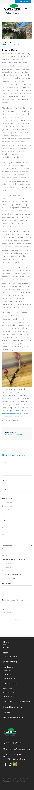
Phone (5, 489)
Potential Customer (9, 571)
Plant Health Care (12, 707)
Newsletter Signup (13, 717)
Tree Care (7, 689)
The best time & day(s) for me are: (13, 600)
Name (4, 462)
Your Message (7, 583)
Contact (7, 712)
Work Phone (7, 510)
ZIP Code (4, 556)
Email (4, 481)
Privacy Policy (19, 781)
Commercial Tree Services (17, 701)
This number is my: (9, 498)
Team (5, 653)
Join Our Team (10, 656)
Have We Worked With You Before (14, 559)
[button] (26, 9)
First (3, 470)
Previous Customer (9, 567)
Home (6, 642)
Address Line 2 (6, 535)
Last (3, 477)
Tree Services (10, 683)
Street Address (6, 527)
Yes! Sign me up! (8, 612)
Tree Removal (9, 692)
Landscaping (10, 661)
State (3, 548)
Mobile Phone (8, 502)
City (3, 542)
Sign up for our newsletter (10, 609)
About (6, 647)
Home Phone (8, 506)
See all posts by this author (11, 44)
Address (4, 520)
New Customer (8, 563)
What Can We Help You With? (12, 574)
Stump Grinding (10, 696)
